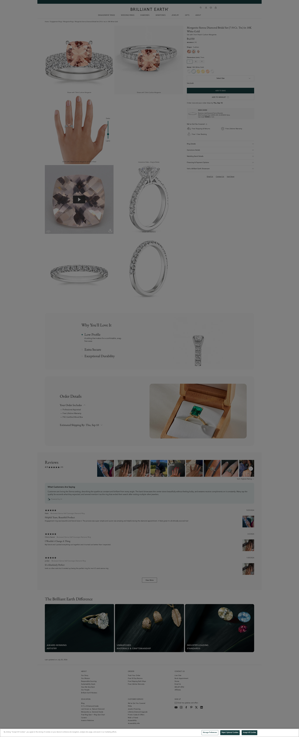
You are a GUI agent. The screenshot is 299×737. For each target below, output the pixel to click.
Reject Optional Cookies (230, 732)
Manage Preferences (210, 732)
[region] (149, 733)
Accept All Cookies (249, 732)
